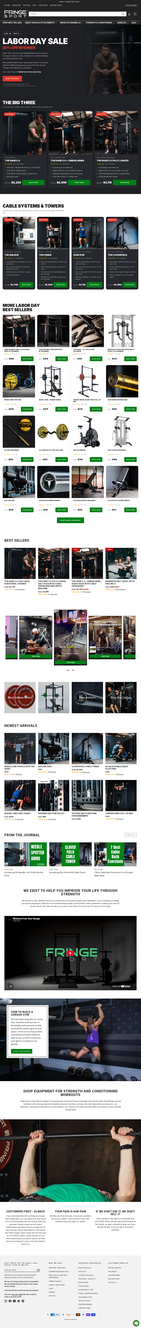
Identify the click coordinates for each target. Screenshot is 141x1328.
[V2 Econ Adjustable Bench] (122, 482)
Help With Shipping (85, 1304)
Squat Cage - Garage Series (50, 400)
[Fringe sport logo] (15, 14)
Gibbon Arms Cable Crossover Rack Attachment (17, 350)
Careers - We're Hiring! (57, 1285)
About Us (52, 1296)
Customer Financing (85, 1275)
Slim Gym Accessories (117, 450)
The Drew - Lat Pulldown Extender (83, 350)
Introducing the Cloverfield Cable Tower (67, 872)
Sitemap (52, 1292)
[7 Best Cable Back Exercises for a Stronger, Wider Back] (115, 854)
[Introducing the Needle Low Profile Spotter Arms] (25, 854)
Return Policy (83, 1282)
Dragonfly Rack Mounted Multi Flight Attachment (121, 350)
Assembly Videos (56, 5)
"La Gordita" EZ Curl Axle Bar (51, 450)
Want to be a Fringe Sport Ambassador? (58, 1276)
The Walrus (12, 255)
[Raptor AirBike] (88, 432)
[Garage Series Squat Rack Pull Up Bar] (88, 381)
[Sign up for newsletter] (38, 1270)
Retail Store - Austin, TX (86, 1279)
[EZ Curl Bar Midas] (19, 432)
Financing (26, 5)
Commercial (16, 5)
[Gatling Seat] (19, 482)
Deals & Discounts (84, 1268)
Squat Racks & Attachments (40, 22)
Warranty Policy (114, 1279)
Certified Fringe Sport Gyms (59, 1271)
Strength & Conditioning (99, 22)
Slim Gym (78, 255)
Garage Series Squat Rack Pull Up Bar (87, 400)
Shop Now (33, 182)
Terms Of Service (84, 1301)
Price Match (112, 1271)
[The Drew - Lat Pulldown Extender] (88, 331)
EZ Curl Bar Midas (11, 450)
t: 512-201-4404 (131, 5)
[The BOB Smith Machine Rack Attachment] (53, 331)
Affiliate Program (55, 1281)
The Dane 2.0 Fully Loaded (113, 160)
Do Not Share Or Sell (85, 1290)
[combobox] (77, 14)
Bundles (122, 22)
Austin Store (43, 5)
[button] (136, 1323)
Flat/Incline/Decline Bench (84, 500)
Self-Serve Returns (114, 1268)
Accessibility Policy (85, 1297)
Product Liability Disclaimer (88, 1293)
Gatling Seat (9, 500)
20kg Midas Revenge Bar (117, 400)
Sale (134, 22)
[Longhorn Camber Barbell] (53, 482)
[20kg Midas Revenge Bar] (122, 381)
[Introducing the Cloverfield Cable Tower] (70, 854)
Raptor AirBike (79, 450)
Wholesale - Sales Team (57, 1268)
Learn (34, 5)
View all (130, 835)
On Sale (7, 5)
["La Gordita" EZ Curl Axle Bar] (53, 432)
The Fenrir (45, 255)
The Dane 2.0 (12, 160)
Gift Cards (82, 1271)
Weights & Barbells (70, 22)
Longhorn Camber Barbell (50, 500)
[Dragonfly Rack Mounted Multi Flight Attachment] (122, 331)
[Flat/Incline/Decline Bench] (88, 482)
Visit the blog (21, 1051)
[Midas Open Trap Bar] (19, 381)
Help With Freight (84, 1308)
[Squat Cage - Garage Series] (53, 381)
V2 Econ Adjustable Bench (119, 500)
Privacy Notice (83, 1286)
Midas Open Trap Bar (12, 400)
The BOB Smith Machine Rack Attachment (50, 350)
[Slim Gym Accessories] (122, 432)
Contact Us (112, 1282)
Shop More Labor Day (70, 520)
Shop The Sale (12, 78)
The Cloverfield (117, 255)
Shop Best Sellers (12, 22)
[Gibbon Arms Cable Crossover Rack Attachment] (19, 331)
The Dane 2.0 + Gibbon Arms (67, 160)
